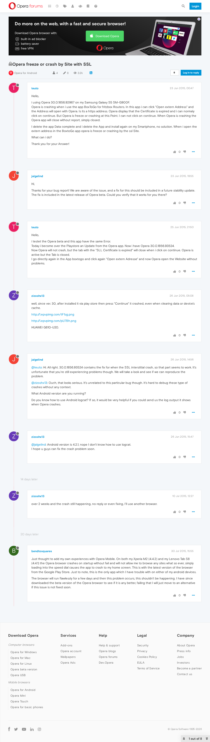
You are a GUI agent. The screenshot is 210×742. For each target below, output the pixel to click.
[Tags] (65, 6)
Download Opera (107, 36)
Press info (184, 651)
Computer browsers (21, 645)
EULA (140, 662)
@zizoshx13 (39, 382)
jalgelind (37, 176)
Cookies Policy (147, 656)
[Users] (73, 6)
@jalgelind (38, 444)
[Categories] (50, 6)
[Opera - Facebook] (9, 729)
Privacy (142, 651)
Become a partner (189, 668)
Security (142, 645)
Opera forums (108, 656)
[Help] (96, 6)
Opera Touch (19, 701)
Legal (142, 635)
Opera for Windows (23, 652)
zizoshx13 (37, 295)
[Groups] (80, 6)
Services (68, 635)
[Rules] (88, 6)
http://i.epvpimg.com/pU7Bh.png (53, 320)
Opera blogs (107, 651)
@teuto (36, 367)
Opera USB (18, 675)
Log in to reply (191, 72)
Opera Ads (67, 662)
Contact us (184, 674)
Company (185, 635)
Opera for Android (25, 73)
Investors (183, 662)
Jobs (180, 656)
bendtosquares (41, 551)
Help (103, 635)
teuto (35, 88)
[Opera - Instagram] (39, 729)
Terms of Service (148, 668)
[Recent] (57, 6)
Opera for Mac (20, 657)
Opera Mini (18, 695)
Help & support (109, 645)
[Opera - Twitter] (16, 729)
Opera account (70, 651)
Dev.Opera (106, 662)
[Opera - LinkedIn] (32, 729)
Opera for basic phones (26, 707)
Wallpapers (68, 656)
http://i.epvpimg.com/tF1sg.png (52, 314)
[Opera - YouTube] (24, 729)
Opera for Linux (21, 663)
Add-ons (66, 645)
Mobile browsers (19, 682)
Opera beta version (23, 669)
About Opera (186, 645)
